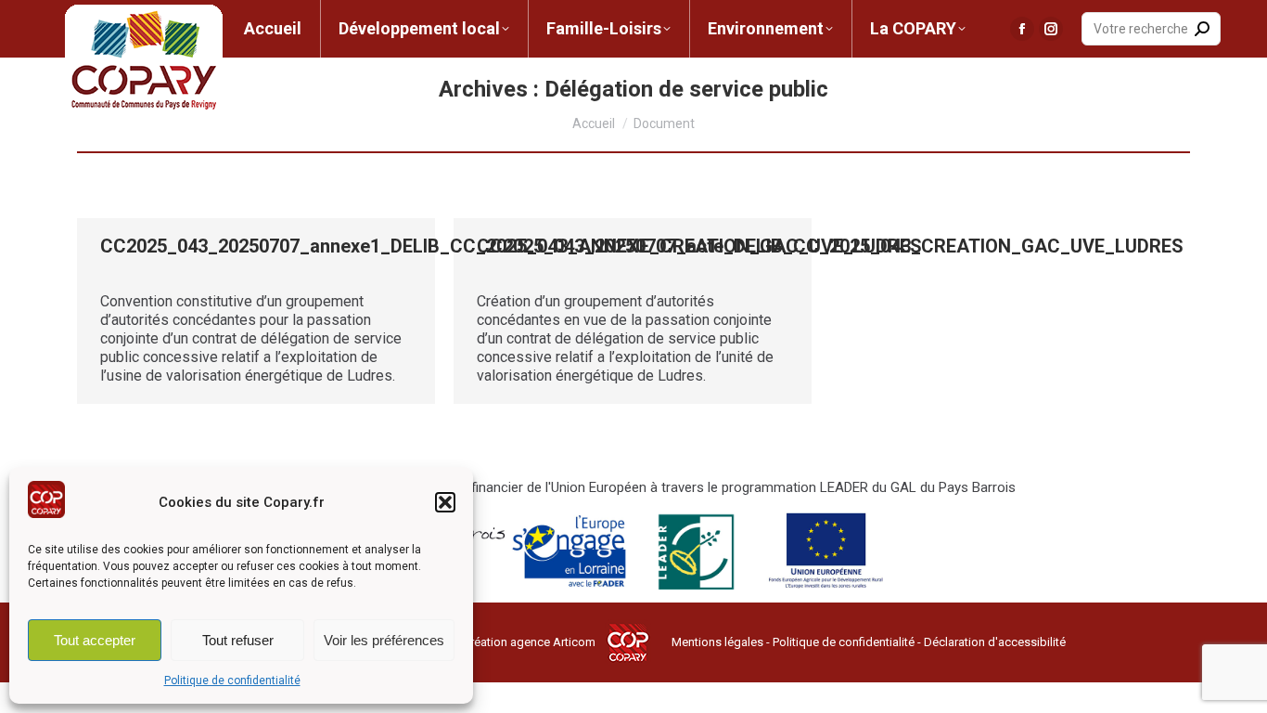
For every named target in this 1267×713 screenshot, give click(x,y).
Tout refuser (238, 640)
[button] (445, 502)
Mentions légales (717, 642)
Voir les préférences (384, 640)
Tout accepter (94, 640)
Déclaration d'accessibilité (995, 642)
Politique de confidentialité (232, 680)
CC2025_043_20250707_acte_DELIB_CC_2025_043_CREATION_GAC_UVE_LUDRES (830, 246)
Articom (574, 642)
